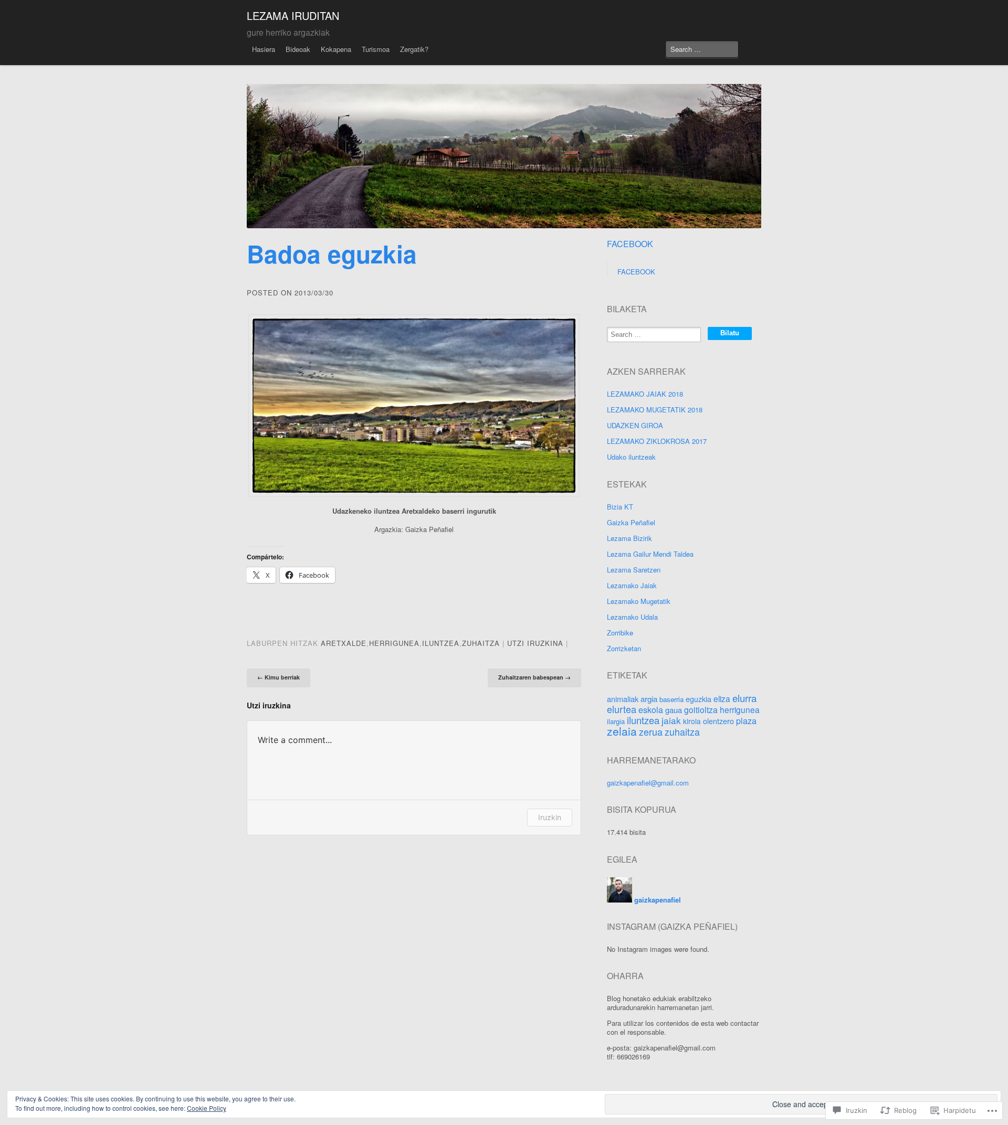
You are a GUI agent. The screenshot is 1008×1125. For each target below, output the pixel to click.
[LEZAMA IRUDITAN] (504, 156)
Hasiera (263, 49)
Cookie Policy (206, 1107)
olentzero (718, 721)
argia (648, 698)
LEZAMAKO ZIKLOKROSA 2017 (657, 441)
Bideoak (298, 49)
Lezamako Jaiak (632, 585)
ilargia (616, 721)
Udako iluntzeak (631, 457)
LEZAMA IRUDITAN (293, 15)
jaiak (671, 720)
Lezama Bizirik (629, 538)
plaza (746, 721)
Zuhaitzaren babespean (534, 677)
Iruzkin (549, 817)
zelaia (622, 731)
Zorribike (620, 633)
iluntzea (440, 643)
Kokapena (336, 49)
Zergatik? (414, 49)
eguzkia (698, 699)
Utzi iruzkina (535, 643)
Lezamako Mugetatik (638, 601)
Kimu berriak (278, 677)
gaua (673, 709)
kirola (692, 721)
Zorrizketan (624, 648)
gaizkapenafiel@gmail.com (648, 783)
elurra (744, 698)
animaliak (622, 698)
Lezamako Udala (632, 617)
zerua (651, 731)
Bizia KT (620, 507)
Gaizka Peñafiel (631, 522)
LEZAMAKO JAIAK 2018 (645, 394)
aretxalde (343, 643)
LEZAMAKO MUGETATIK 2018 (654, 410)
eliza (721, 698)
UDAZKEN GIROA (635, 425)
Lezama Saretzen (633, 570)
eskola (650, 710)
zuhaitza (481, 643)
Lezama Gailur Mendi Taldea (650, 554)
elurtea (621, 709)
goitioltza (701, 709)
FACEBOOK (630, 244)
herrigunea (394, 643)
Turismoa (376, 49)
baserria (671, 699)
